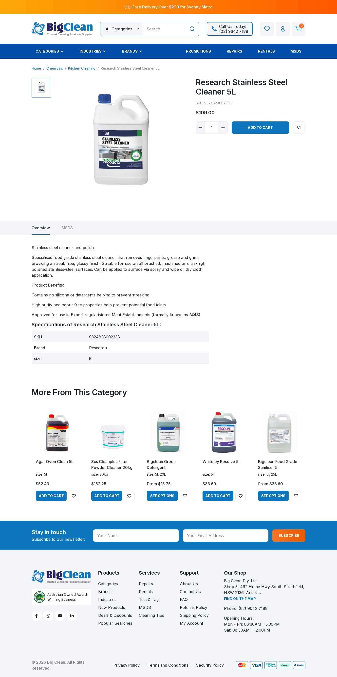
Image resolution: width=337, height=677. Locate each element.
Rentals (146, 591)
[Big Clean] (62, 28)
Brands (105, 591)
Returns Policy (193, 607)
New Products (111, 607)
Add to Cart (260, 127)
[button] (283, 29)
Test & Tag (149, 599)
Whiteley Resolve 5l (221, 461)
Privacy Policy (126, 665)
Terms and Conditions (168, 665)
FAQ (184, 599)
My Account (191, 623)
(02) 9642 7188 (253, 608)
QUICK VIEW (57, 450)
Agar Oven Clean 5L (55, 461)
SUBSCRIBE (289, 535)
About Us (189, 583)
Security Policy (210, 665)
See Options (162, 496)
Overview (41, 227)
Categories (108, 583)
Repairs (146, 583)
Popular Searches (115, 623)
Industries (107, 599)
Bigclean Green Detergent (161, 464)
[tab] (41, 228)
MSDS (67, 227)
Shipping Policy (194, 615)
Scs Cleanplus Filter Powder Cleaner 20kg (111, 464)
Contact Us (190, 591)
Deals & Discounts (115, 615)
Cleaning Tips (151, 615)
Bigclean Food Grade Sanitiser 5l (277, 464)
